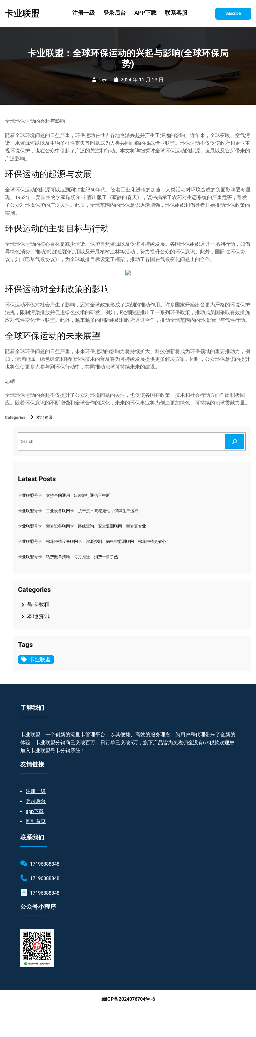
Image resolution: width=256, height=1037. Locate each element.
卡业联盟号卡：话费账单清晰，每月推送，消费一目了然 (68, 557)
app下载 (35, 811)
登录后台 (36, 801)
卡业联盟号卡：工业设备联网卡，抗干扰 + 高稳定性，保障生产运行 (78, 511)
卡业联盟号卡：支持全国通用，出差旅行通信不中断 (64, 495)
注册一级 (36, 791)
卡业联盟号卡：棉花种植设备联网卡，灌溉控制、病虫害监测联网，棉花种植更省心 (92, 542)
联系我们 (32, 837)
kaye (103, 80)
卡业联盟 (22, 13)
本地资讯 (44, 417)
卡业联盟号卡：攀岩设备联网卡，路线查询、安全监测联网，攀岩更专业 (82, 526)
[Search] (234, 441)
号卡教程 (38, 605)
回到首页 (36, 821)
